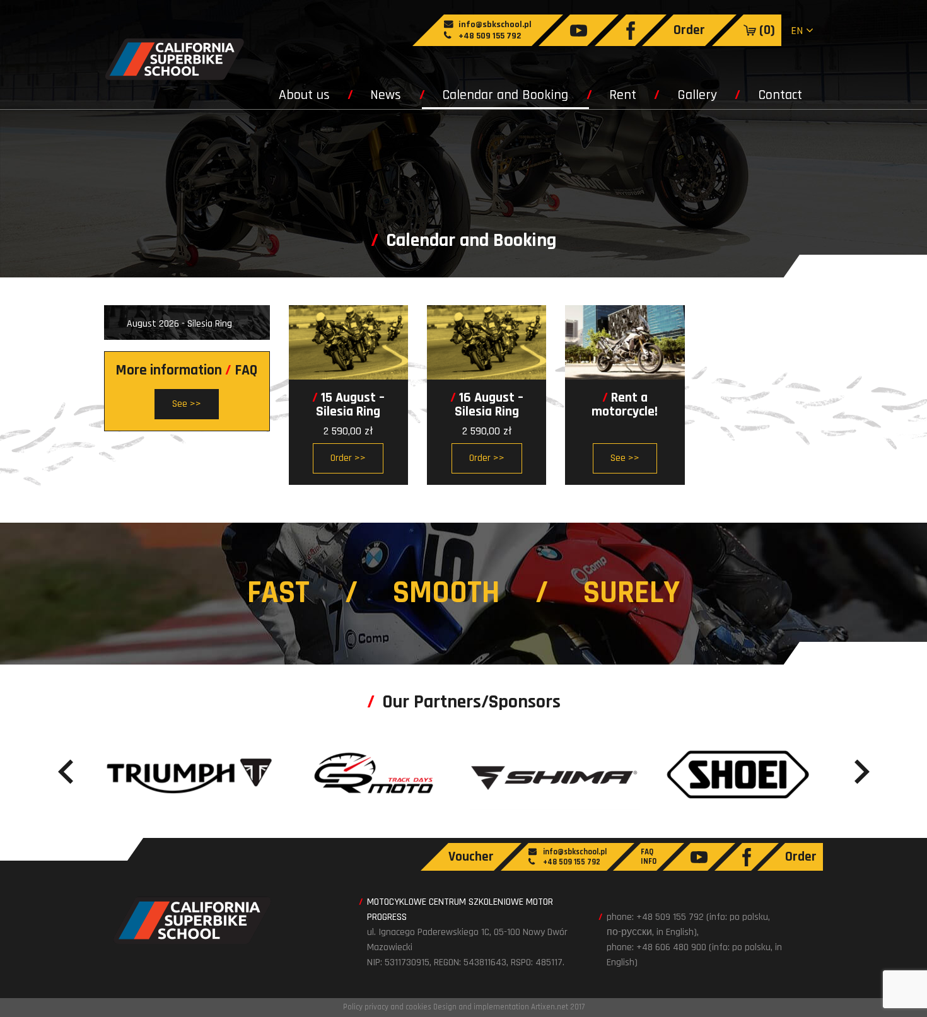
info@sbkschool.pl (494, 24)
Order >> (348, 458)
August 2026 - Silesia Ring (179, 323)
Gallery (697, 95)
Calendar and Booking (505, 95)
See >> (624, 458)
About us (304, 95)
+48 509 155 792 (489, 36)
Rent (622, 95)
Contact (780, 95)
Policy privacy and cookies (387, 1007)
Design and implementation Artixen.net (500, 1007)
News (385, 95)
